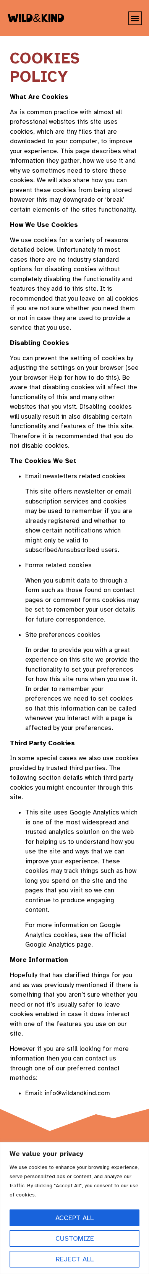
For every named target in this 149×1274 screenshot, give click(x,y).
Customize (74, 1238)
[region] (74, 1208)
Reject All (75, 1259)
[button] (135, 18)
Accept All (74, 1218)
